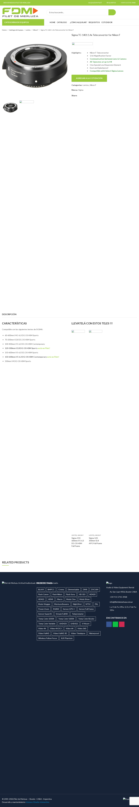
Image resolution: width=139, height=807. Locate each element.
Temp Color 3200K (46, 619)
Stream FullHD (62, 614)
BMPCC (51, 589)
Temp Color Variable (46, 623)
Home (4, 30)
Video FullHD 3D (60, 633)
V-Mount (85, 623)
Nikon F (35, 30)
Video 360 (82, 628)
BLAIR (41, 589)
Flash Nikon (57, 594)
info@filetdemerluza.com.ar (121, 602)
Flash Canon (43, 594)
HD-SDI (82, 594)
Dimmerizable (73, 589)
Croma (61, 589)
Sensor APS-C (69, 609)
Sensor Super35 (45, 614)
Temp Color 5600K (66, 619)
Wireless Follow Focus (47, 638)
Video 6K (70, 628)
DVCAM (94, 589)
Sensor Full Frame (86, 609)
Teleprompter (78, 614)
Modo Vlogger (44, 604)
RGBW (56, 609)
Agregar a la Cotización (89, 78)
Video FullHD (43, 633)
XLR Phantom (66, 638)
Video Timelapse (78, 633)
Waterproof (94, 633)
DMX (85, 589)
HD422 (41, 599)
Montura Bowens (61, 604)
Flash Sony (70, 594)
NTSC (88, 604)
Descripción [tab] (9, 314)
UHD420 (63, 623)
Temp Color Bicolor (86, 619)
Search (112, 12)
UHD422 (74, 623)
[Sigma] (82, 44)
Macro (59, 599)
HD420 (92, 594)
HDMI (50, 599)
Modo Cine (71, 599)
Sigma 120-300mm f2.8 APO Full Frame (95, 540)
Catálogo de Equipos (16, 30)
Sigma (80, 90)
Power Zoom (43, 609)
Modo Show (85, 599)
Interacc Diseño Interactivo (37, 802)
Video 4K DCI (56, 628)
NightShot (77, 604)
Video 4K (42, 628)
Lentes (28, 30)
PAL (96, 604)
